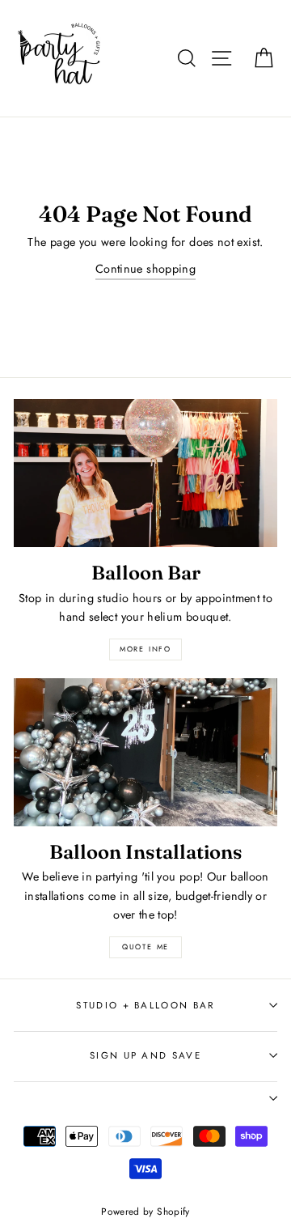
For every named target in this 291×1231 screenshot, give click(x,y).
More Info (145, 648)
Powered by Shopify (145, 1211)
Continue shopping (145, 269)
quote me (145, 946)
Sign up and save (145, 1055)
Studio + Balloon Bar (145, 1005)
